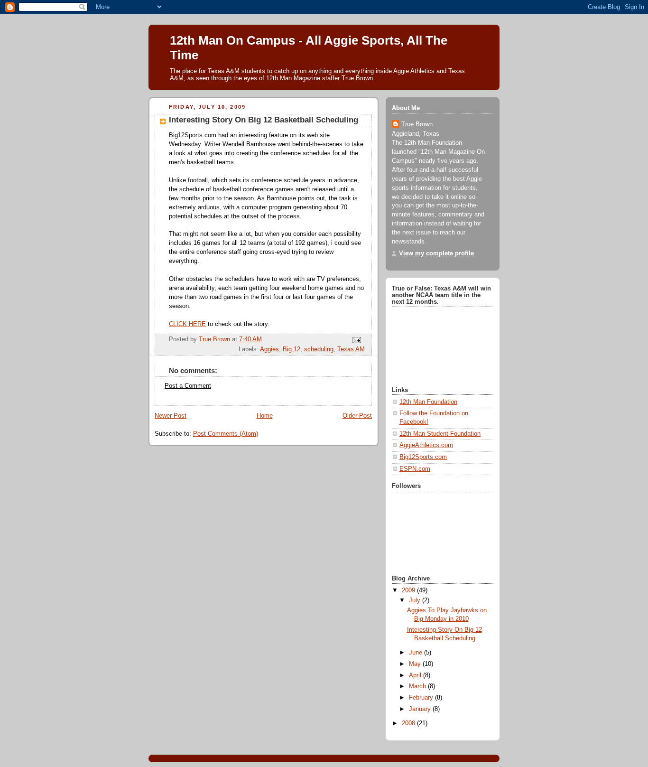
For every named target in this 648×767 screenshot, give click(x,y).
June (416, 652)
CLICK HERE (187, 324)
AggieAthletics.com (426, 445)
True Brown (417, 124)
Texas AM (351, 349)
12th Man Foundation (428, 402)
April (416, 675)
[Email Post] (356, 340)
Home (265, 415)
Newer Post (170, 415)
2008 (409, 723)
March (418, 686)
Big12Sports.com (423, 457)
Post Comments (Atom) (225, 433)
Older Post (357, 415)
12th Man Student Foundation (440, 433)
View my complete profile (436, 253)
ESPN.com (414, 469)
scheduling (318, 349)
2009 (409, 590)
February (422, 697)
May (416, 664)
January (421, 709)
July (415, 600)
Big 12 (291, 349)
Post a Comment (188, 386)
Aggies (269, 349)
